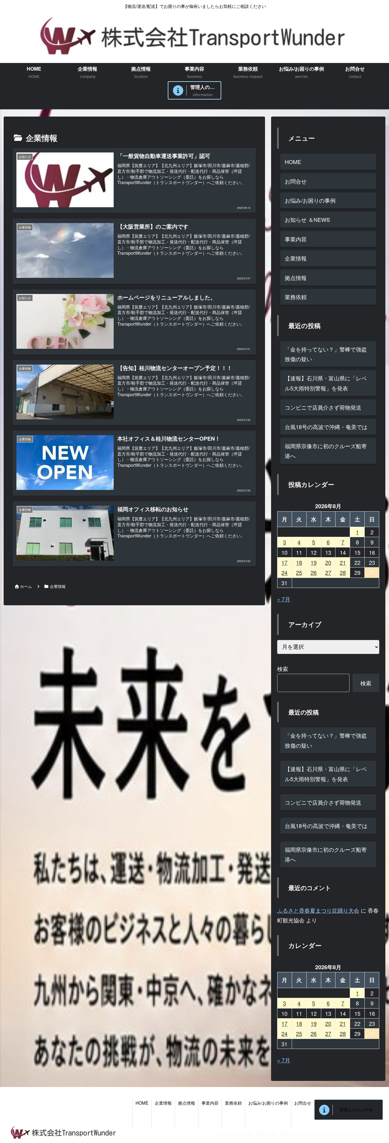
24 (284, 572)
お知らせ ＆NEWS (307, 219)
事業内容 (296, 239)
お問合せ (296, 181)
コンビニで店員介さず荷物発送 (323, 407)
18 (299, 562)
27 (328, 572)
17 (284, 562)
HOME (293, 162)
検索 (282, 669)
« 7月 (283, 599)
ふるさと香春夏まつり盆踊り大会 (318, 910)
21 (343, 562)
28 (343, 572)
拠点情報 (296, 277)
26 (314, 572)
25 (299, 572)
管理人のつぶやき (356, 1109)
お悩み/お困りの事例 (310, 200)
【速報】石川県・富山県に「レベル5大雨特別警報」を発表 (326, 383)
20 (328, 562)
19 (314, 562)
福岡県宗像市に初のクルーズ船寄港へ (326, 451)
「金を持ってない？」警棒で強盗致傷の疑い (326, 354)
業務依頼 (296, 297)
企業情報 (296, 258)
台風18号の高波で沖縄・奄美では (326, 427)
